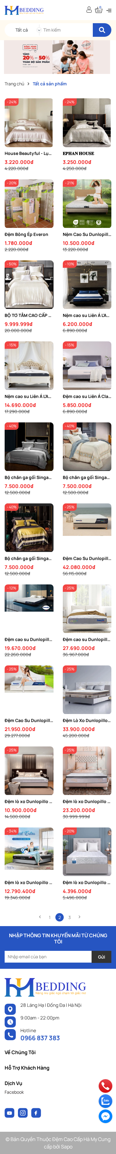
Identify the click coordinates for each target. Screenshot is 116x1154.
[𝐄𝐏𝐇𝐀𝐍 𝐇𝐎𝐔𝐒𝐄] (87, 122)
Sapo (66, 1146)
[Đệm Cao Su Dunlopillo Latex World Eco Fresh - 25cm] (87, 527)
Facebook (14, 1092)
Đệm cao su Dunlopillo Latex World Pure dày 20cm (87, 639)
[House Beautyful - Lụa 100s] (29, 122)
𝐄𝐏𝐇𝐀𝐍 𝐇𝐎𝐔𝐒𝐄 (78, 153)
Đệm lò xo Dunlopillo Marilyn (29, 801)
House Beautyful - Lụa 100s (29, 153)
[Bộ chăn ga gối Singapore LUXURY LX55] (29, 446)
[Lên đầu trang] (105, 1143)
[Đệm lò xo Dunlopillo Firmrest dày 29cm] (29, 851)
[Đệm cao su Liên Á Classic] (87, 365)
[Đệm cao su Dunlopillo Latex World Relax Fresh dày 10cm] (29, 608)
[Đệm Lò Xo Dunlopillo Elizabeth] (87, 689)
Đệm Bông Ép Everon (26, 234)
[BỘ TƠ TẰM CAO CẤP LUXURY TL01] (29, 284)
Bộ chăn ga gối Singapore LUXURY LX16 (29, 558)
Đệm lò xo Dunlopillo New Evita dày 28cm (87, 801)
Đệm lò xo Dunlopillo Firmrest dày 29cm (29, 882)
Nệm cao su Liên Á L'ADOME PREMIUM (29, 396)
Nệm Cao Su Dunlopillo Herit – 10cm (87, 234)
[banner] (58, 56)
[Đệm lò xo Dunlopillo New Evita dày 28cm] (87, 770)
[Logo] (24, 10)
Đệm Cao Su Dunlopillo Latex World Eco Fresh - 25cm (87, 558)
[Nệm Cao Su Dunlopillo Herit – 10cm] (87, 203)
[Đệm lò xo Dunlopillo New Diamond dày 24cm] (87, 851)
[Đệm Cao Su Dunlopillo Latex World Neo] (29, 689)
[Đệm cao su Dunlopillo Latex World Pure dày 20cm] (87, 608)
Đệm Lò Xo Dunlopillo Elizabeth (87, 720)
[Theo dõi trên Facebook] (36, 1112)
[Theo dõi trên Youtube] (10, 1112)
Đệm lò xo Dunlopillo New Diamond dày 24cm (87, 882)
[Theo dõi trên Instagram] (23, 1112)
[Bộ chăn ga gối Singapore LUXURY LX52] (87, 446)
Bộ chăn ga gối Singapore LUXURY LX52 (87, 477)
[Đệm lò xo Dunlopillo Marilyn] (29, 770)
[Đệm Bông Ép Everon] (29, 203)
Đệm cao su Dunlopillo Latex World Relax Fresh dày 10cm (29, 639)
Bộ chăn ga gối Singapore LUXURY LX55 (29, 477)
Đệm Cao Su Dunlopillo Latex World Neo (29, 720)
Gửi (101, 957)
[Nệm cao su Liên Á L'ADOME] (87, 284)
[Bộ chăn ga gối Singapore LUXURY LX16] (29, 527)
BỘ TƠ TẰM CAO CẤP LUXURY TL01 (29, 315)
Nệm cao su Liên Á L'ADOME (87, 315)
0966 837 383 (40, 1038)
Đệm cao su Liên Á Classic (87, 396)
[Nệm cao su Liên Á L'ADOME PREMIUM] (29, 365)
